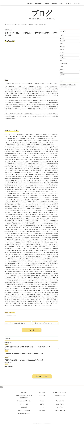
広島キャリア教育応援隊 (24, 410)
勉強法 (61, 43)
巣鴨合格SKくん (9, 366)
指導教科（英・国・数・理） (60, 392)
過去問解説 (62, 57)
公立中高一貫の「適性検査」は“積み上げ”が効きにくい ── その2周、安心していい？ (27, 347)
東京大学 (62, 86)
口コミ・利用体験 (60, 404)
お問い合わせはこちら (41, 376)
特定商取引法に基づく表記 (24, 413)
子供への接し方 (63, 63)
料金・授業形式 (60, 400)
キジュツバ (42, 395)
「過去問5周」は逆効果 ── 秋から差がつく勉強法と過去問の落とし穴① (24, 360)
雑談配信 (62, 69)
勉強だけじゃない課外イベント (24, 400)
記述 (71, 86)
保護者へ (62, 72)
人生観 (61, 66)
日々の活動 (62, 40)
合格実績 (47, 3)
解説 (13, 312)
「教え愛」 (42, 400)
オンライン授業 (24, 404)
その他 (61, 35)
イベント (62, 52)
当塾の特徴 (42, 392)
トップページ (24, 392)
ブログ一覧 (31, 330)
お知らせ (62, 38)
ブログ (61, 3)
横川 (65, 86)
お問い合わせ (76, 3)
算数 (68, 86)
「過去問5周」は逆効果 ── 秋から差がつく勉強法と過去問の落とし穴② (24, 353)
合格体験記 (62, 74)
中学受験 (66, 84)
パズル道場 (68, 3)
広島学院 (73, 84)
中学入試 (62, 84)
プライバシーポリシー (60, 410)
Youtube (6, 312)
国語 (70, 84)
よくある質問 (24, 407)
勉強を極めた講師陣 (60, 395)
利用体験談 (54, 3)
